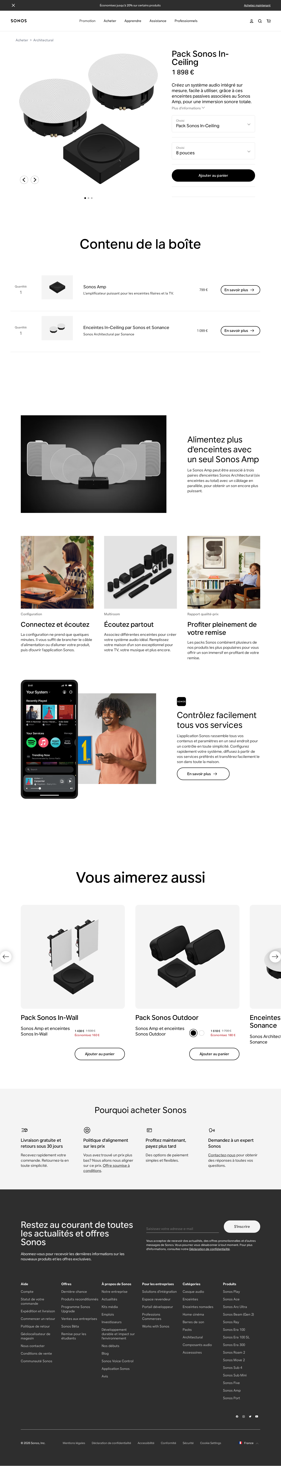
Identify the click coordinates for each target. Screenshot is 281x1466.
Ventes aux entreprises (79, 1319)
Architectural (43, 40)
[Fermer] (13, 5)
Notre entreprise (115, 1291)
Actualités (109, 1299)
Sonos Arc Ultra (235, 1307)
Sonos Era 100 (234, 1329)
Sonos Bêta (70, 1326)
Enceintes (190, 1299)
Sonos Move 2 (234, 1360)
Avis (105, 1376)
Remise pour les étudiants (73, 1336)
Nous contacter (33, 1346)
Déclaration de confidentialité (209, 1249)
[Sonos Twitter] (250, 1416)
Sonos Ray (231, 1322)
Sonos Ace (231, 1299)
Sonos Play (231, 1291)
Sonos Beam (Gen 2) (238, 1314)
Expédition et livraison (38, 1311)
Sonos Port (231, 1398)
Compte (27, 1291)
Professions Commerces (151, 1316)
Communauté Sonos (36, 1361)
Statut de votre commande (32, 1301)
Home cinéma (193, 1314)
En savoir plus (236, 289)
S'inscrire (242, 1226)
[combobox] (213, 123)
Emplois (108, 1314)
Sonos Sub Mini (235, 1375)
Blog (105, 1353)
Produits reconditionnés (79, 1299)
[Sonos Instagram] (243, 1416)
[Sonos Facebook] (237, 1416)
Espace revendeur (156, 1299)
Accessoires (192, 1352)
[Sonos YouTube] (257, 1416)
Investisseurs (112, 1322)
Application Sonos (116, 1369)
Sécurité (188, 1443)
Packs (187, 1329)
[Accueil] (18, 21)
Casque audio (193, 1291)
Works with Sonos (155, 1326)
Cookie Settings (210, 1443)
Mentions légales (74, 1443)
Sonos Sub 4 (232, 1368)
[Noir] (193, 1033)
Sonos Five (231, 1383)
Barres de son (193, 1322)
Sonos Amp (232, 1390)
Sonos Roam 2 (234, 1352)
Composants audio (197, 1345)
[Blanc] (201, 1033)
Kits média (110, 1307)
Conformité (168, 1443)
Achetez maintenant (257, 5)
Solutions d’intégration (159, 1291)
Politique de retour (35, 1326)
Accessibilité (146, 1443)
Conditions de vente (36, 1353)
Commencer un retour (38, 1319)
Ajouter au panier (213, 175)
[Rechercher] (260, 21)
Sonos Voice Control (118, 1361)
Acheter (22, 40)
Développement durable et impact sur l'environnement (118, 1333)
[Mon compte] (251, 21)
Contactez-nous (222, 1155)
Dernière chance (74, 1291)
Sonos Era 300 (234, 1345)
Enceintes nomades (198, 1307)
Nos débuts (110, 1346)
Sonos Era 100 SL (236, 1337)
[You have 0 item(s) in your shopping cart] (269, 21)
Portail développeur (157, 1307)
